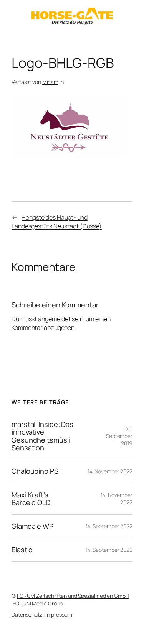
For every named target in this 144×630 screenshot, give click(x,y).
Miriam (50, 81)
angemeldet (54, 319)
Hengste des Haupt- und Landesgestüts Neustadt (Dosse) (57, 221)
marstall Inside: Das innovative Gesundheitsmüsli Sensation (42, 436)
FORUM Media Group (38, 603)
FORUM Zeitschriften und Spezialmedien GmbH (73, 595)
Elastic (22, 549)
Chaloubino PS (35, 471)
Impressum (59, 614)
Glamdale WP (32, 526)
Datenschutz (27, 614)
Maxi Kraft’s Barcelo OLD (31, 499)
